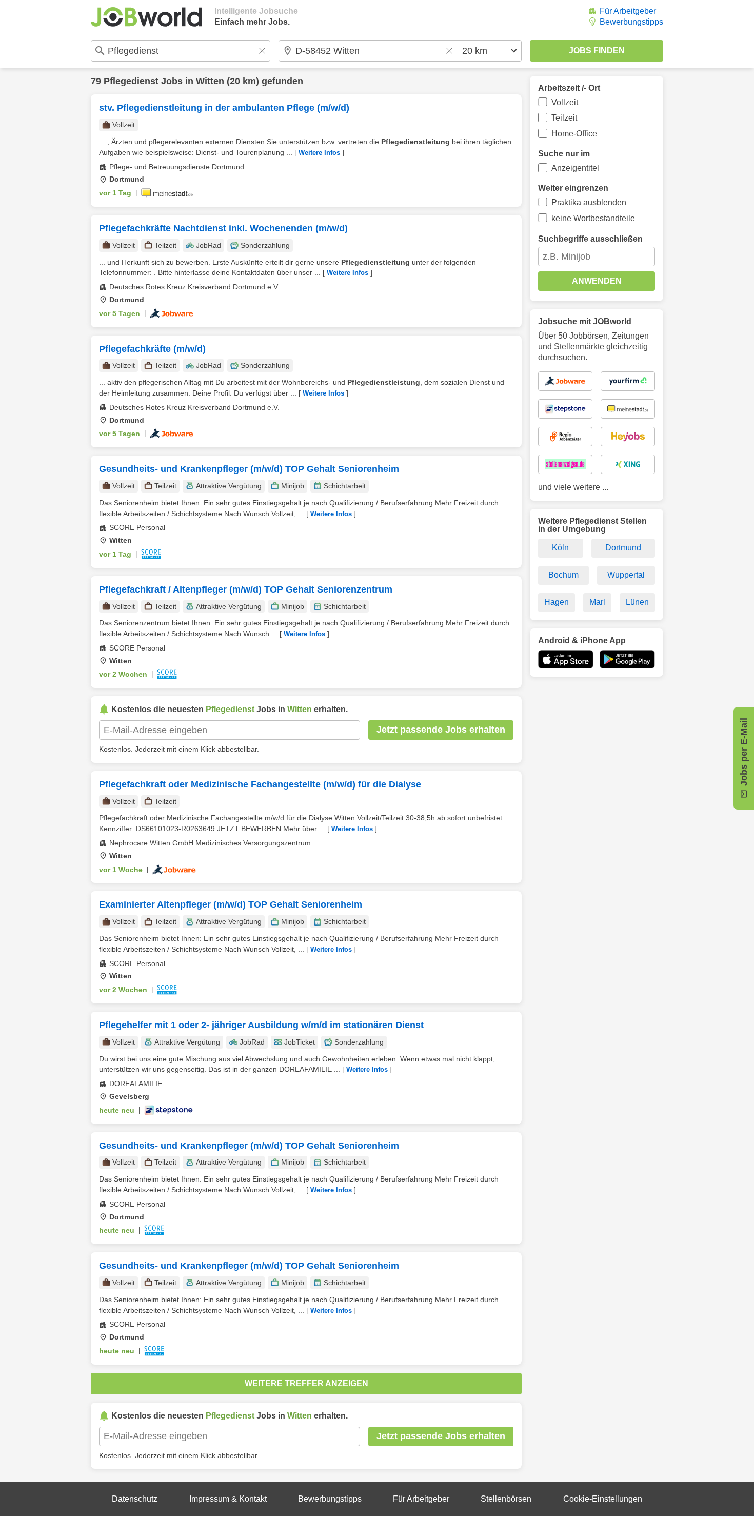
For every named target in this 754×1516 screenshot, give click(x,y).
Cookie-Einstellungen (602, 1498)
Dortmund (623, 547)
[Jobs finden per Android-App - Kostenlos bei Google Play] (627, 659)
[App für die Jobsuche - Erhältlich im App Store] (565, 659)
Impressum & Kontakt (228, 1498)
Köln (560, 547)
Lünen (637, 602)
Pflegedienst (131, 81)
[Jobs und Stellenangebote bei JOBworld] (146, 17)
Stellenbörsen (506, 1498)
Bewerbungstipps (631, 21)
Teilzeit (564, 117)
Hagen (556, 602)
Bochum (563, 574)
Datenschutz (134, 1498)
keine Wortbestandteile (593, 218)
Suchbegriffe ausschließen (590, 238)
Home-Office (574, 133)
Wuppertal (626, 574)
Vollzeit (564, 102)
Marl (597, 602)
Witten (210, 81)
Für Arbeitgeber (628, 11)
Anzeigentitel (575, 168)
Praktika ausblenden (588, 202)
